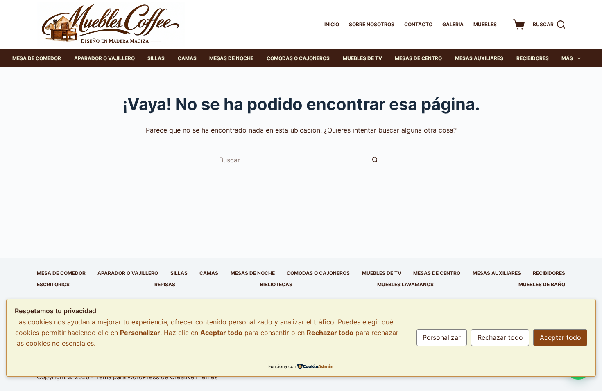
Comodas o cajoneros (298, 58)
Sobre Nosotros (371, 24)
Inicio (331, 24)
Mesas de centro (418, 58)
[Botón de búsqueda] (375, 160)
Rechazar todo (500, 337)
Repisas (164, 284)
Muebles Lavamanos (405, 284)
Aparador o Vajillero (104, 58)
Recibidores (532, 58)
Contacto (418, 24)
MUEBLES (485, 24)
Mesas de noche (231, 58)
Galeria (453, 24)
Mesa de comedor (36, 58)
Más (567, 58)
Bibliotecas (276, 284)
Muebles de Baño (541, 284)
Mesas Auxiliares (479, 58)
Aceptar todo (560, 337)
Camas (187, 58)
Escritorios (53, 284)
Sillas (156, 58)
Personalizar (442, 337)
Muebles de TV (362, 58)
